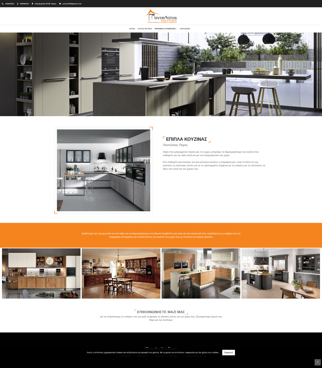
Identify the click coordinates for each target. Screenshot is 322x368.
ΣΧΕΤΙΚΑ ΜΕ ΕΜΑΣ (145, 29)
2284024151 (9, 4)
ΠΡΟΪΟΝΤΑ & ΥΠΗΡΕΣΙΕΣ (165, 29)
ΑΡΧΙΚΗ (132, 29)
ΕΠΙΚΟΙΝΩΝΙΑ (185, 29)
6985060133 (24, 4)
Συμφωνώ (228, 352)
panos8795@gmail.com (72, 4)
